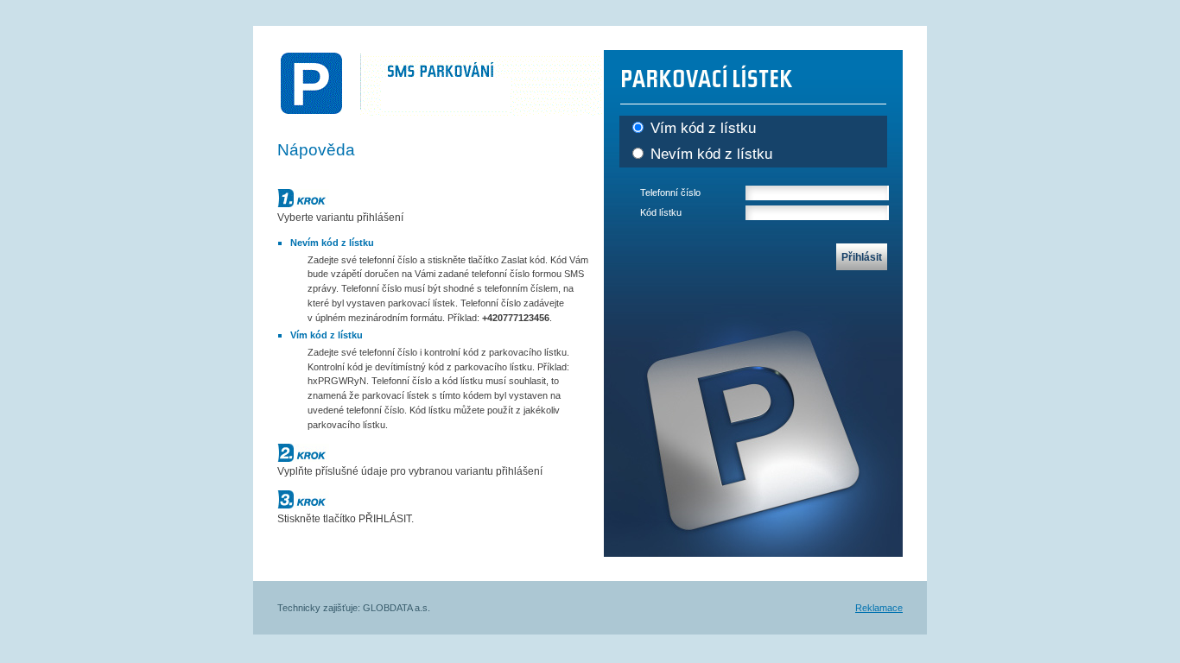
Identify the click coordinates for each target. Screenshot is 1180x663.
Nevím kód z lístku (709, 154)
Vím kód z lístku (701, 128)
